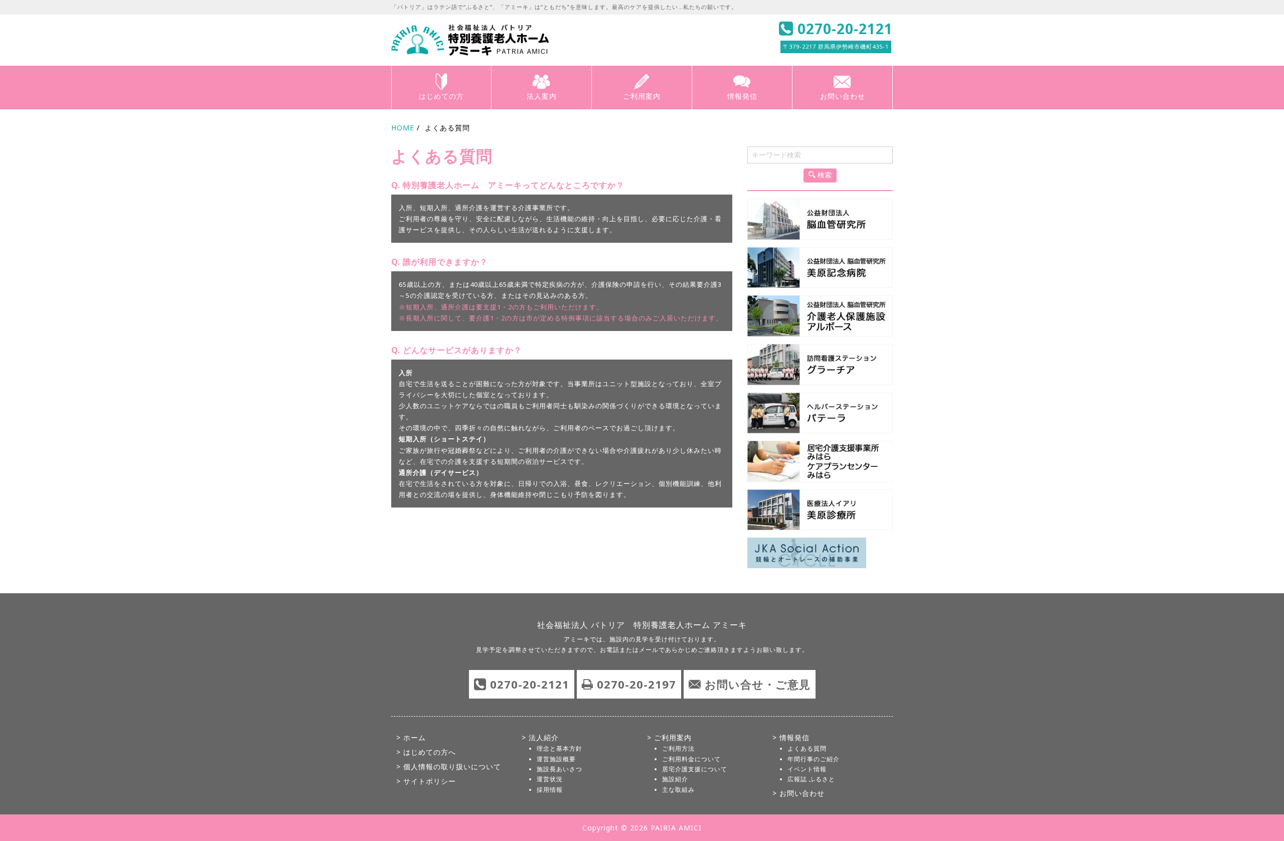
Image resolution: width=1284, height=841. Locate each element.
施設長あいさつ (559, 769)
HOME (402, 127)
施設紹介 (675, 779)
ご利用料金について (691, 759)
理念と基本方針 (559, 748)
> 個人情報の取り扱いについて (448, 766)
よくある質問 (807, 748)
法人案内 (542, 96)
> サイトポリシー (426, 781)
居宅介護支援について (694, 769)
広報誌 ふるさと (811, 779)
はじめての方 (441, 96)
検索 (824, 175)
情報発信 (742, 96)
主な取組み (678, 789)
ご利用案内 (642, 96)
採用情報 (550, 789)
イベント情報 (807, 769)
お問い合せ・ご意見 (758, 684)
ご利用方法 (678, 748)
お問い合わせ (842, 96)
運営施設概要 (556, 759)
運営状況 (550, 779)
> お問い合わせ (798, 793)
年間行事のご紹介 (813, 759)
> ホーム (411, 737)
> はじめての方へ (426, 752)
